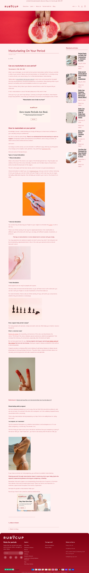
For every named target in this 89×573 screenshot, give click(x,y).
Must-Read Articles (28, 564)
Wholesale (26, 551)
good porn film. (46, 148)
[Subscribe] (21, 553)
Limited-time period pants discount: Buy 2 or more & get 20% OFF (44, 1)
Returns (26, 549)
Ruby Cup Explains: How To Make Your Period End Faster (81, 113)
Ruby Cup (27, 572)
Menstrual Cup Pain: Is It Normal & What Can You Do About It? (34, 400)
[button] (32, 6)
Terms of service (56, 572)
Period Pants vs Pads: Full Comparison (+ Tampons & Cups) (82, 57)
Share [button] (11, 58)
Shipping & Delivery (28, 547)
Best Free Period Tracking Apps (81, 133)
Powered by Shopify (33, 572)
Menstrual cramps (13, 334)
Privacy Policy (48, 547)
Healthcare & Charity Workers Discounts (31, 559)
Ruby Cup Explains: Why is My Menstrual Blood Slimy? (82, 93)
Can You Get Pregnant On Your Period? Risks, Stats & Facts (82, 153)
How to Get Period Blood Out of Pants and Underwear (82, 75)
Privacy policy (49, 572)
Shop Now (26, 545)
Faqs (25, 561)
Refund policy (41, 572)
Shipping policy (64, 572)
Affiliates (26, 554)
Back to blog (14, 529)
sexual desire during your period (25, 79)
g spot (50, 224)
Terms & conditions (49, 545)
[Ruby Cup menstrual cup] (33, 113)
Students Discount (28, 556)
